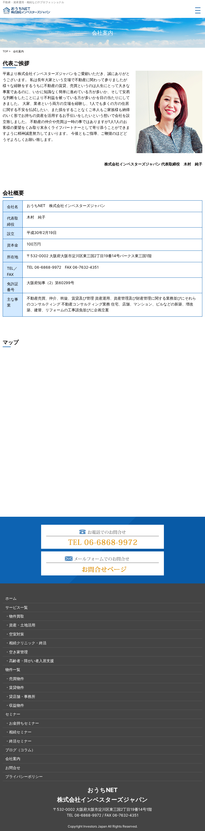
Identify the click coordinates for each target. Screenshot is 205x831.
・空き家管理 (16, 652)
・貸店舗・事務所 (20, 696)
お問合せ (12, 767)
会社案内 (12, 758)
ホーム (11, 598)
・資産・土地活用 (20, 625)
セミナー (12, 714)
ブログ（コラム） (20, 749)
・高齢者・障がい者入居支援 (29, 660)
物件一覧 (12, 669)
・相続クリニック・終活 (25, 643)
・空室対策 (14, 634)
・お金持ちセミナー (22, 723)
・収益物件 (14, 705)
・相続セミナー (18, 732)
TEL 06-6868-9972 (84, 815)
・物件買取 (14, 616)
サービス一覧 (16, 607)
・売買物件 (14, 678)
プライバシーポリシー (24, 776)
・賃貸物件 (14, 687)
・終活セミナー (18, 741)
